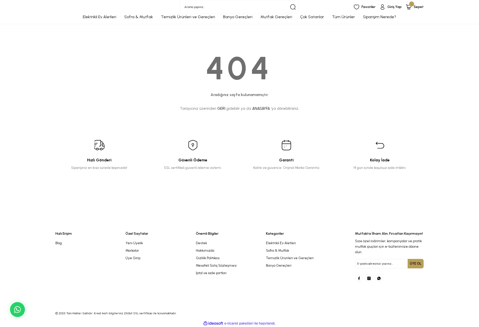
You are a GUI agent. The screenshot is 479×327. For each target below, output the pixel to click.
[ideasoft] (213, 323)
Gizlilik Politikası (208, 258)
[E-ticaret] (238, 323)
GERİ (221, 108)
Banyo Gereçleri (278, 265)
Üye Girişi (132, 258)
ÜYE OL (415, 263)
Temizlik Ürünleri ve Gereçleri (290, 258)
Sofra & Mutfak (277, 250)
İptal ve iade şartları (211, 273)
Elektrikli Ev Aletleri (281, 243)
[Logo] (192, 222)
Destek (201, 243)
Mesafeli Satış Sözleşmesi (216, 265)
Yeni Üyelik (134, 243)
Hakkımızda (205, 250)
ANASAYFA (261, 108)
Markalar (132, 250)
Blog (58, 243)
